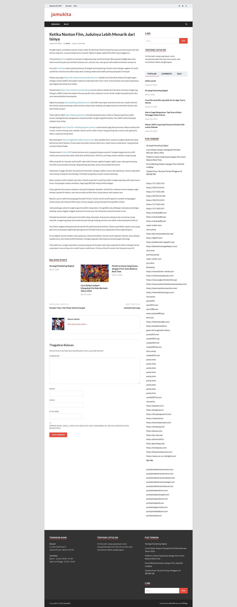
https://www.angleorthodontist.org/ (161, 280)
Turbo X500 (67, 152)
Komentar (55, 356)
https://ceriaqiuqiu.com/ (156, 447)
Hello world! (150, 81)
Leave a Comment (78, 43)
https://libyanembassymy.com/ (159, 452)
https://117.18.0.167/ (155, 208)
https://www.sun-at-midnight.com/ (161, 456)
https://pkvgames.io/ (155, 410)
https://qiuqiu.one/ (154, 431)
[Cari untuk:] (166, 41)
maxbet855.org (152, 338)
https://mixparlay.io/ (155, 418)
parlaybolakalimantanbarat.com (159, 486)
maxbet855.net (152, 343)
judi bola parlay (152, 254)
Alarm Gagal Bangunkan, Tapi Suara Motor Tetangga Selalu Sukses (163, 113)
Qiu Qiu (149, 460)
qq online (150, 263)
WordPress (173, 603)
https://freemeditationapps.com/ (160, 292)
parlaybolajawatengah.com (157, 494)
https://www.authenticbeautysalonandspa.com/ (166, 284)
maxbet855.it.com (154, 397)
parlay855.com (152, 334)
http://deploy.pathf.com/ (75, 115)
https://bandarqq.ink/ (155, 426)
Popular (152, 74)
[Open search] (186, 24)
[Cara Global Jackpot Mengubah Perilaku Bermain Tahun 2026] (95, 274)
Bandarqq (150, 267)
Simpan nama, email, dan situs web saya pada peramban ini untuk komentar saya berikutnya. (89, 427)
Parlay (63, 59)
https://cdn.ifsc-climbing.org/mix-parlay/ (78, 127)
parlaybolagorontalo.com (157, 507)
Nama (52, 389)
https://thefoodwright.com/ (158, 322)
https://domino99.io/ (155, 439)
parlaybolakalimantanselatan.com (160, 478)
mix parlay (150, 296)
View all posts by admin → (77, 324)
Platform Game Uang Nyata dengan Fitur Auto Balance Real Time (125, 269)
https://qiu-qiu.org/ (154, 435)
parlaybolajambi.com (155, 503)
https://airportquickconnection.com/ (161, 288)
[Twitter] (182, 6)
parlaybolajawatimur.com (157, 490)
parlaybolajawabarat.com (157, 499)
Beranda (68, 6)
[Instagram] (186, 6)
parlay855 (150, 301)
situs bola (150, 250)
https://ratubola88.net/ (156, 221)
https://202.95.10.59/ (155, 200)
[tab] (152, 74)
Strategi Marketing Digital (61, 266)
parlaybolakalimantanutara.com (159, 469)
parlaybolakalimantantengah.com (160, 482)
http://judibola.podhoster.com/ (77, 102)
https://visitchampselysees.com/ (160, 275)
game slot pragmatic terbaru (158, 330)
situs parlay (151, 229)
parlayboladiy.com (154, 515)
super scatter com (153, 259)
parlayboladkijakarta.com (157, 511)
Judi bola (61, 68)
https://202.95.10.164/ (156, 196)
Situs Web (54, 411)
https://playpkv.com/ (155, 405)
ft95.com (150, 317)
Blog (75, 6)
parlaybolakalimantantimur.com (159, 473)
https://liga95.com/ (154, 238)
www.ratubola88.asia (155, 313)
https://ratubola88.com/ (156, 212)
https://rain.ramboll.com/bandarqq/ (75, 90)
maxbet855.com (153, 355)
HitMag (184, 603)
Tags (179, 74)
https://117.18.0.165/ (155, 204)
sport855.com (152, 305)
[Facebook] (179, 6)
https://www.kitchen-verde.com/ (160, 271)
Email (52, 400)
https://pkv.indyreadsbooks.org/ (159, 233)
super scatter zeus (154, 225)
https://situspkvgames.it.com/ (158, 414)
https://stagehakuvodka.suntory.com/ (78, 139)
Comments (166, 74)
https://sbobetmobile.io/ (156, 326)
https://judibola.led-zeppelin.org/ (160, 242)
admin (68, 43)
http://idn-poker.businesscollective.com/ (81, 77)
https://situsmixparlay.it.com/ (158, 422)
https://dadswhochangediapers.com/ (161, 246)
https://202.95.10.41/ (155, 187)
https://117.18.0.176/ (155, 183)
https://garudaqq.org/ (155, 443)
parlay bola (151, 359)
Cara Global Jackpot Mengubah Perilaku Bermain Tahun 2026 (94, 288)
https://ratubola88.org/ (156, 217)
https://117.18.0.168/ (155, 191)
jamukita (61, 14)
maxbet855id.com (154, 347)
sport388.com (152, 309)
